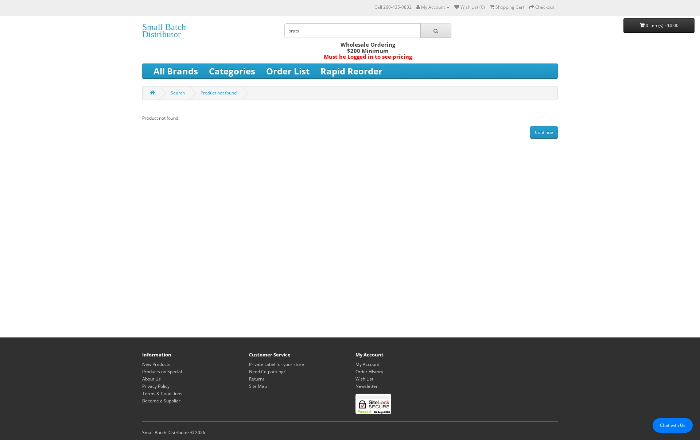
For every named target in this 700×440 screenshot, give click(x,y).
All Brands (175, 71)
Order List (288, 71)
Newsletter (366, 386)
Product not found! (219, 93)
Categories (232, 71)
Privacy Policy (156, 386)
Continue (544, 132)
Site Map (258, 386)
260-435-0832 (397, 7)
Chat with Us (672, 425)
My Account (367, 364)
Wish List (364, 379)
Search (178, 93)
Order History (369, 371)
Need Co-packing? (267, 371)
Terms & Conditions (162, 393)
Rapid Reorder (351, 71)
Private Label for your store (276, 364)
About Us (151, 379)
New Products (156, 364)
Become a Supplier (161, 401)
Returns (257, 379)
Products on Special (162, 371)
